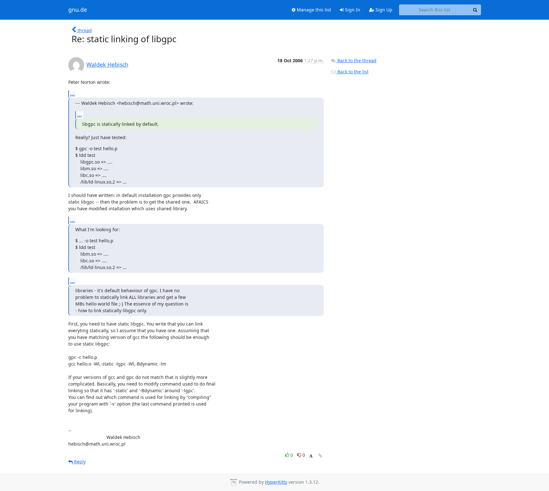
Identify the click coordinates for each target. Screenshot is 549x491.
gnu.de (77, 10)
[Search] (475, 9)
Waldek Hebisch (107, 64)
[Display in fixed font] (311, 456)
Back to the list (352, 72)
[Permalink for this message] (320, 455)
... (72, 93)
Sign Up (383, 10)
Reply (79, 462)
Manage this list (313, 10)
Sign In (352, 10)
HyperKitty (276, 482)
